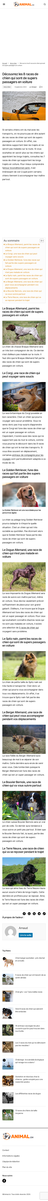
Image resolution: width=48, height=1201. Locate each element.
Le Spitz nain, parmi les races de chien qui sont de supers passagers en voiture (23, 277)
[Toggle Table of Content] (40, 241)
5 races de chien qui (29, 627)
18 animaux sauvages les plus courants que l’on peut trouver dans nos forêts (30, 1028)
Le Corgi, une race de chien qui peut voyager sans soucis (21, 255)
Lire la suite (25, 935)
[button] (4, 4)
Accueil (4, 63)
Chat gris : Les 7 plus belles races (28, 992)
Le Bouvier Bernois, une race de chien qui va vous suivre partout (23, 292)
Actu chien (13, 63)
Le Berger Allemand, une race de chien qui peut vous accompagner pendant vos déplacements (23, 284)
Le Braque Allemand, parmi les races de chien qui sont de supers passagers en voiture (22, 247)
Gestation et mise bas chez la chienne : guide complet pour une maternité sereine (29, 1079)
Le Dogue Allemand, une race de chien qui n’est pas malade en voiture (23, 270)
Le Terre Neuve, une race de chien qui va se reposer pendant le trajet (23, 298)
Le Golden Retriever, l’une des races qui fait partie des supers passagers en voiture (22, 263)
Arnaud (23, 928)
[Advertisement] (24, 34)
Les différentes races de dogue (28, 1093)
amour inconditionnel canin (16, 168)
